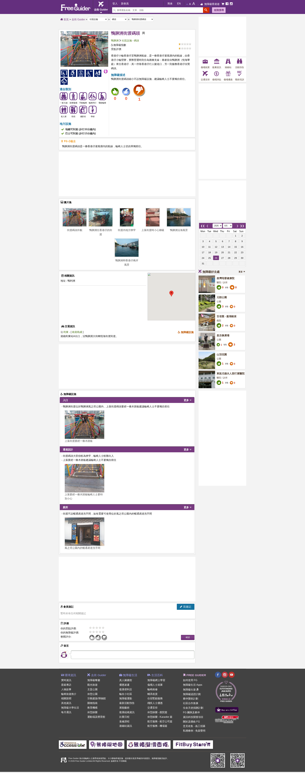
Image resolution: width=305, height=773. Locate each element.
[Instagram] (231, 4)
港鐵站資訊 (125, 726)
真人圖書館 (125, 680)
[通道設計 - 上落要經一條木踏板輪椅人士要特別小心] (84, 478)
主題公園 (92, 689)
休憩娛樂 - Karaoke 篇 (159, 717)
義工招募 (200, 726)
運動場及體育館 (96, 717)
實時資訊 (66, 680)
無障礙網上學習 (156, 680)
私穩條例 (188, 730)
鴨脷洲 (115, 40)
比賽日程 (124, 717)
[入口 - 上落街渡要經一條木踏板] (84, 424)
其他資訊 (66, 703)
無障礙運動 (125, 698)
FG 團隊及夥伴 (191, 712)
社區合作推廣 (190, 703)
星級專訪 (66, 684)
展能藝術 (124, 707)
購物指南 (92, 703)
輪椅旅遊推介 (68, 694)
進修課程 (124, 721)
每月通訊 (66, 712)
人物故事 (66, 689)
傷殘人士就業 (155, 684)
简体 (170, 3)
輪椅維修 (152, 689)
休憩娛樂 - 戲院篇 (157, 712)
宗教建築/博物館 (96, 698)
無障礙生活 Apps (192, 684)
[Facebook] (227, 4)
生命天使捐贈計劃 (193, 707)
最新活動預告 (127, 703)
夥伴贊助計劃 (190, 698)
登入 (115, 3)
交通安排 (152, 707)
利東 (65, 332)
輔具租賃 (152, 694)
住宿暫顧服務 (155, 698)
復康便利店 (125, 689)
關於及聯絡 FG (191, 721)
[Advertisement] (127, 174)
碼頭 (136, 40)
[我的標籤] (142, 33)
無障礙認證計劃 (192, 694)
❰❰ (203, 225)
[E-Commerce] (223, 4)
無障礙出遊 (189, 689)
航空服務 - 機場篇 (157, 726)
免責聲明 (200, 730)
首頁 (66, 19)
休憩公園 (92, 694)
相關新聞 (66, 698)
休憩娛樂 (92, 712)
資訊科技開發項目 (193, 717)
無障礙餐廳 (93, 680)
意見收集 (188, 726)
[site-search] (206, 10)
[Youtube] (232, 675)
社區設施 (127, 40)
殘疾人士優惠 (155, 703)
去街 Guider (78, 19)
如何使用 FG (190, 680)
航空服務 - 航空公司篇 (159, 721)
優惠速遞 (124, 684)
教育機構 (92, 707)
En (179, 3)
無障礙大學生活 (70, 707)
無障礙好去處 (211, 271)
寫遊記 (186, 606)
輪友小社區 (125, 694)
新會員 (125, 3)
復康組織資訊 (127, 712)
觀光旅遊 (92, 684)
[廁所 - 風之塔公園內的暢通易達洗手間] (84, 531)
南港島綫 (77, 332)
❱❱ (242, 225)
